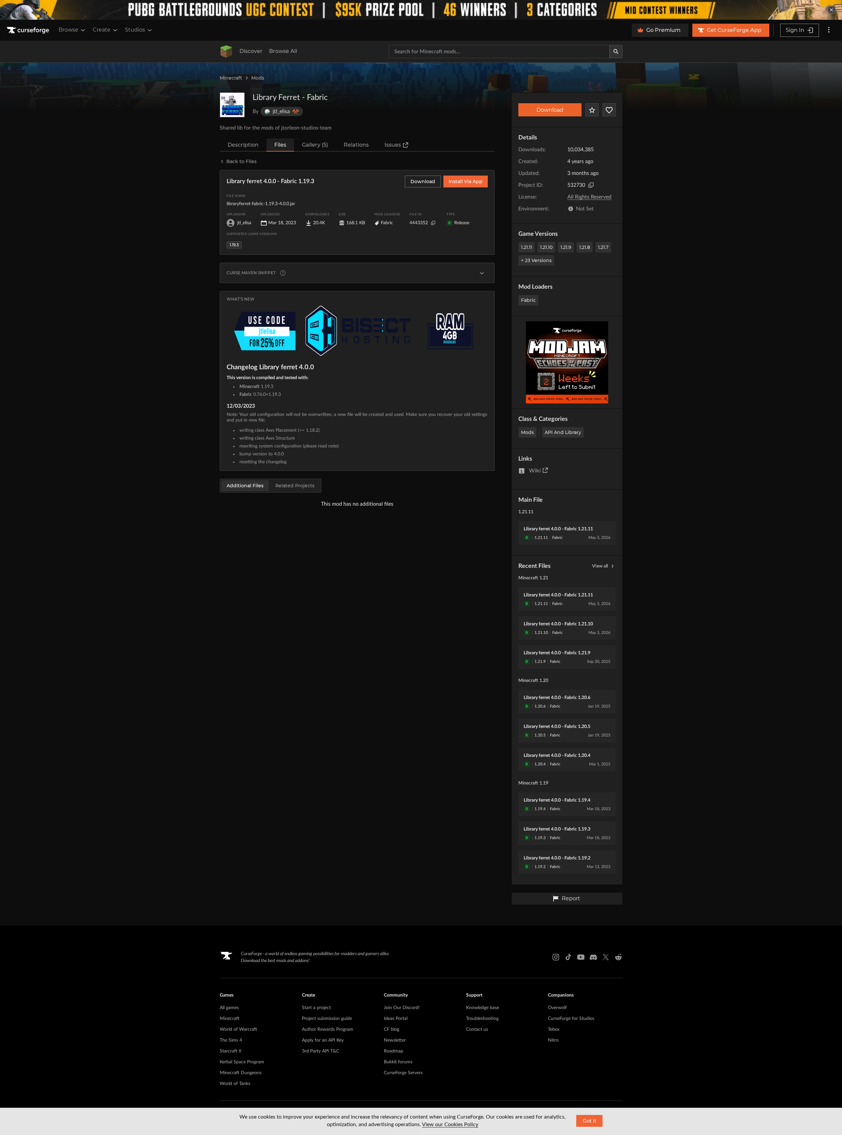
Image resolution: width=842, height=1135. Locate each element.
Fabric (528, 300)
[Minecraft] (226, 51)
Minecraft (231, 78)
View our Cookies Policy (450, 1124)
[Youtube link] (581, 957)
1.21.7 (603, 247)
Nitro (553, 1040)
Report (571, 898)
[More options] (828, 30)
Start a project (316, 1007)
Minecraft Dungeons (240, 1073)
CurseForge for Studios (571, 1018)
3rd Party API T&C (320, 1051)
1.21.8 (584, 247)
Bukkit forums (398, 1062)
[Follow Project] (609, 109)
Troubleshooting (482, 1018)
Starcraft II (230, 1051)
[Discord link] (593, 957)
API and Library (563, 432)
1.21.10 (546, 247)
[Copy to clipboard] (591, 185)
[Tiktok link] (568, 957)
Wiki (535, 471)
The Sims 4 (231, 1040)
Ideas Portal (396, 1018)
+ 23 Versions (536, 260)
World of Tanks (235, 1083)
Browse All (283, 51)
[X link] (606, 957)
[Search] (616, 51)
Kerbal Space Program (242, 1062)
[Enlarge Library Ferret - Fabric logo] (232, 104)
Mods (257, 78)
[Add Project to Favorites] (592, 109)
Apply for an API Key (323, 1040)
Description (243, 145)
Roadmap (393, 1051)
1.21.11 (526, 247)
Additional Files (245, 486)
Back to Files (241, 161)
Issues (392, 145)
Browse (68, 30)
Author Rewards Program (327, 1029)
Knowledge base (482, 1007)
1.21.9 (565, 247)
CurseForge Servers (403, 1073)
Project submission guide (327, 1018)
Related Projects (294, 486)
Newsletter (395, 1040)
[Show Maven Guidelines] (482, 273)
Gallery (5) (315, 145)
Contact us (477, 1029)
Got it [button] (589, 1120)
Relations (356, 145)
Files (280, 145)
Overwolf (557, 1007)
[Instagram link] (556, 957)
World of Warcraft (238, 1029)
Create (102, 30)
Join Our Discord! (402, 1007)
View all (600, 566)
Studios (135, 30)
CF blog (391, 1029)
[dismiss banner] (831, 10)
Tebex (553, 1029)
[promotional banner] (421, 10)
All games (229, 1007)
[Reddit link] (618, 957)
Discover (250, 51)
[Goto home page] (29, 30)
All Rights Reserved (589, 197)
